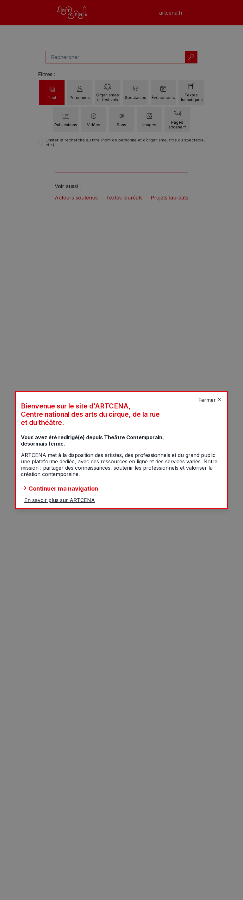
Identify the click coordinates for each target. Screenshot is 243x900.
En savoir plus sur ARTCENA (59, 500)
